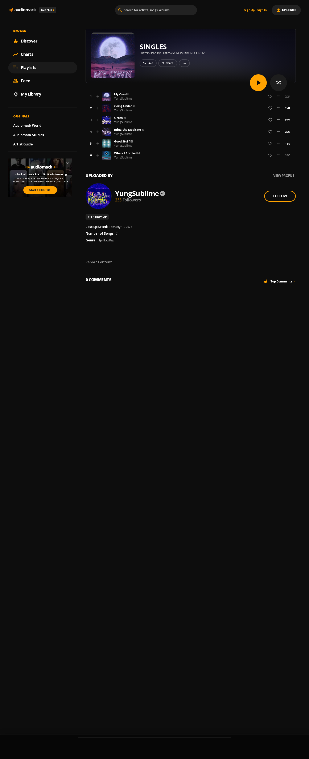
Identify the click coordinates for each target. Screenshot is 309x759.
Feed (25, 80)
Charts (27, 54)
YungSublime (123, 98)
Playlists (28, 67)
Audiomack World (27, 125)
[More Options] (278, 96)
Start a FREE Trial (40, 190)
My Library (31, 94)
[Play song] (258, 82)
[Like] (270, 96)
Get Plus (47, 10)
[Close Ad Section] (67, 163)
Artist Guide (23, 144)
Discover (29, 41)
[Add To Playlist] (97, 96)
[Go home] (22, 10)
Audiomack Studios (28, 134)
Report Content (99, 262)
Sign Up (249, 10)
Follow (280, 196)
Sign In (262, 10)
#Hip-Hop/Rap (97, 217)
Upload (289, 10)
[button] (189, 96)
